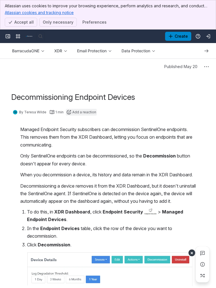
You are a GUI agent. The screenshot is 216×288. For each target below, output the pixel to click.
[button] (150, 211)
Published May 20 (180, 66)
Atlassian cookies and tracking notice (39, 12)
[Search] (40, 36)
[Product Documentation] (29, 36)
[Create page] (202, 275)
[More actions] (206, 66)
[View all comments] (202, 253)
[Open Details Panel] (202, 264)
